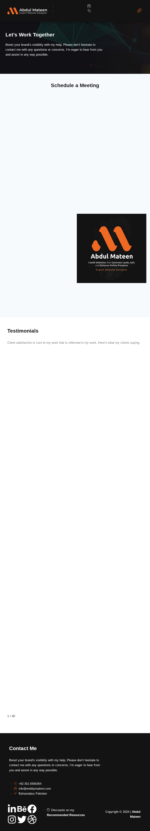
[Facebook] (32, 809)
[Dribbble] (32, 819)
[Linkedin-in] (11, 809)
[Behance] (22, 809)
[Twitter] (22, 819)
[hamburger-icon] (139, 11)
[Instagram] (11, 819)
